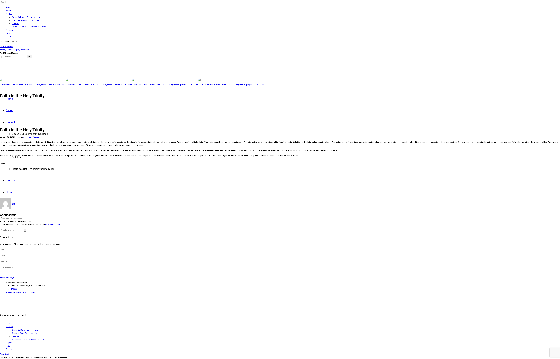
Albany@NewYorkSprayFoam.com (14, 50)
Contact (9, 36)
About (8, 11)
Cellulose (15, 23)
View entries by (54, 224)
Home (8, 7)
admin (26, 137)
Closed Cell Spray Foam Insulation (26, 17)
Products (9, 14)
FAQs (8, 33)
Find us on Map (6, 47)
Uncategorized (35, 137)
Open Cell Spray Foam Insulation (25, 20)
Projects (9, 30)
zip (1, 57)
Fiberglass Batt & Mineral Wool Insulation (29, 27)
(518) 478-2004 (12, 289)
